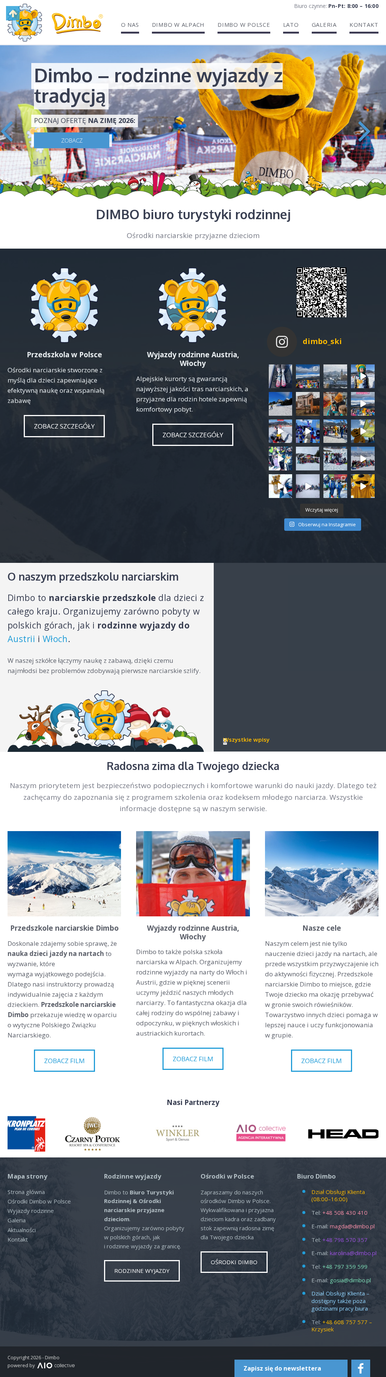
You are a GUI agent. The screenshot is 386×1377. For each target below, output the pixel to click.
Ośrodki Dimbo (234, 1262)
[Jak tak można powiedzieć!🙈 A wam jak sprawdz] (308, 431)
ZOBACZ (72, 140)
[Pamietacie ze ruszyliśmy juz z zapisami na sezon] (363, 376)
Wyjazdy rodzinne (31, 1210)
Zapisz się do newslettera (282, 1368)
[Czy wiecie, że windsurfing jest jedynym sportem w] (335, 404)
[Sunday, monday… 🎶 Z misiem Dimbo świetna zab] (281, 486)
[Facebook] (360, 1368)
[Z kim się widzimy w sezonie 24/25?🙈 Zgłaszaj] (281, 431)
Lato (291, 24)
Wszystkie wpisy (246, 739)
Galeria (324, 24)
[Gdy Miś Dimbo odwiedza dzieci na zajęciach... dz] (363, 486)
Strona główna (26, 1192)
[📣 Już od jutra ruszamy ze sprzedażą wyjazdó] (281, 404)
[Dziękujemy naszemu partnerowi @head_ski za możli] (335, 486)
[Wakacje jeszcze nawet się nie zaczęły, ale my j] (308, 376)
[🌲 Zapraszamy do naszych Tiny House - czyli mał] (308, 404)
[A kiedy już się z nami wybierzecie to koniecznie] (335, 376)
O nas (130, 24)
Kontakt (363, 24)
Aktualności (22, 1230)
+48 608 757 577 (345, 1322)
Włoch (55, 639)
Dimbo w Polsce (244, 24)
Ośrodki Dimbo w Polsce (39, 1201)
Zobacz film (64, 1060)
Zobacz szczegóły (64, 426)
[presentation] (6, 129)
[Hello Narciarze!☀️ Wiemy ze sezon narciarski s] (335, 431)
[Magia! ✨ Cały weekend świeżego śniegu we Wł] (308, 486)
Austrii (21, 639)
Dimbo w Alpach (178, 24)
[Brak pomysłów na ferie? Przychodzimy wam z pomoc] (363, 404)
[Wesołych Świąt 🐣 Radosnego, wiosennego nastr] (363, 431)
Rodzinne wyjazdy (142, 1270)
